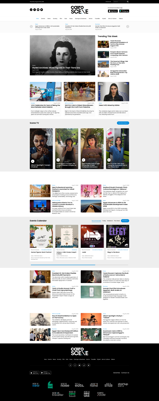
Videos (121, 18)
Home (90, 18)
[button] (127, 26)
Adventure (74, 249)
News (49, 18)
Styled (104, 18)
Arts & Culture (112, 18)
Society (55, 18)
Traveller (97, 18)
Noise (71, 18)
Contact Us (125, 373)
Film (61, 18)
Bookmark (108, 1)
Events (43, 18)
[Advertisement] (79, 177)
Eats (66, 18)
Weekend (110, 221)
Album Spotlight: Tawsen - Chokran (41, 166)
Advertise (116, 373)
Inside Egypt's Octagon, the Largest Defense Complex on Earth (66, 165)
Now (37, 18)
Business (67, 24)
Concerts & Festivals (46, 249)
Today (104, 221)
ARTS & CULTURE (69, 103)
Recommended (96, 221)
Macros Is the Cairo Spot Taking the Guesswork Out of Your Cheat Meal (117, 165)
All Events (124, 220)
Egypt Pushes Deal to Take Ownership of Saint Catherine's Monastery (91, 165)
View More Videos (122, 123)
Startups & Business (80, 18)
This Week (117, 221)
